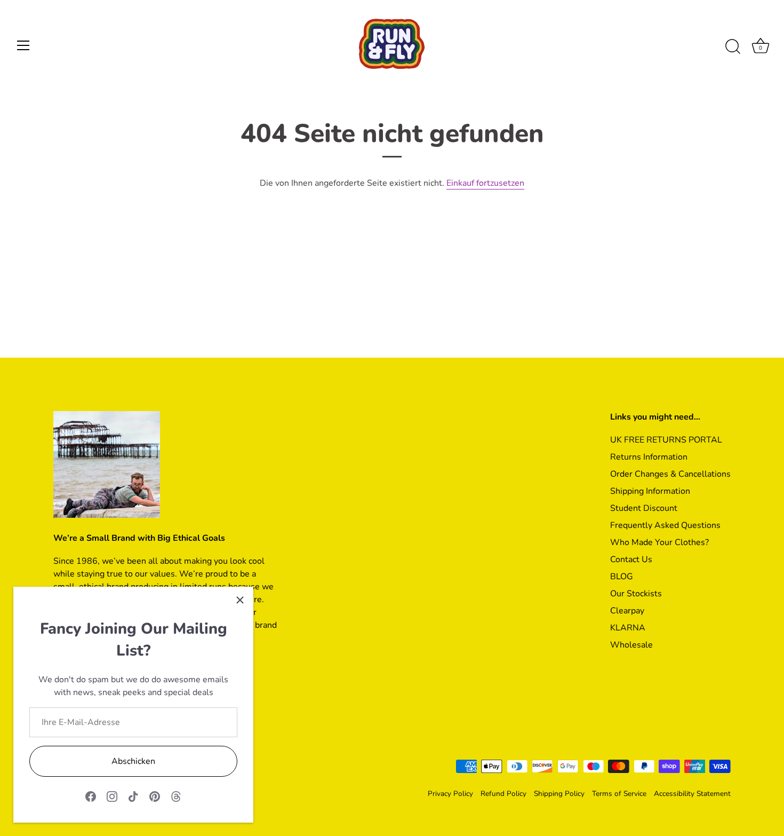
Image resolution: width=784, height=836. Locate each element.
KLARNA (627, 628)
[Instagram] (112, 796)
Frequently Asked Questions (665, 525)
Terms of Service (619, 793)
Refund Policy (503, 793)
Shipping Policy (559, 793)
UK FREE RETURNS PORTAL (666, 440)
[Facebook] (90, 796)
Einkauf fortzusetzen (485, 183)
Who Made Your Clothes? (659, 542)
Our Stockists (636, 594)
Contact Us (631, 559)
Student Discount (643, 508)
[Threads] (176, 796)
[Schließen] (240, 600)
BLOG (621, 576)
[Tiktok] (133, 796)
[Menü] (23, 45)
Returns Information (648, 457)
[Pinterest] (154, 796)
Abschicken (133, 761)
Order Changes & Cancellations (670, 474)
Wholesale (631, 645)
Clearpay (627, 611)
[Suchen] (733, 47)
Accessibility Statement (692, 793)
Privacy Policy (450, 793)
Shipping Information (650, 491)
